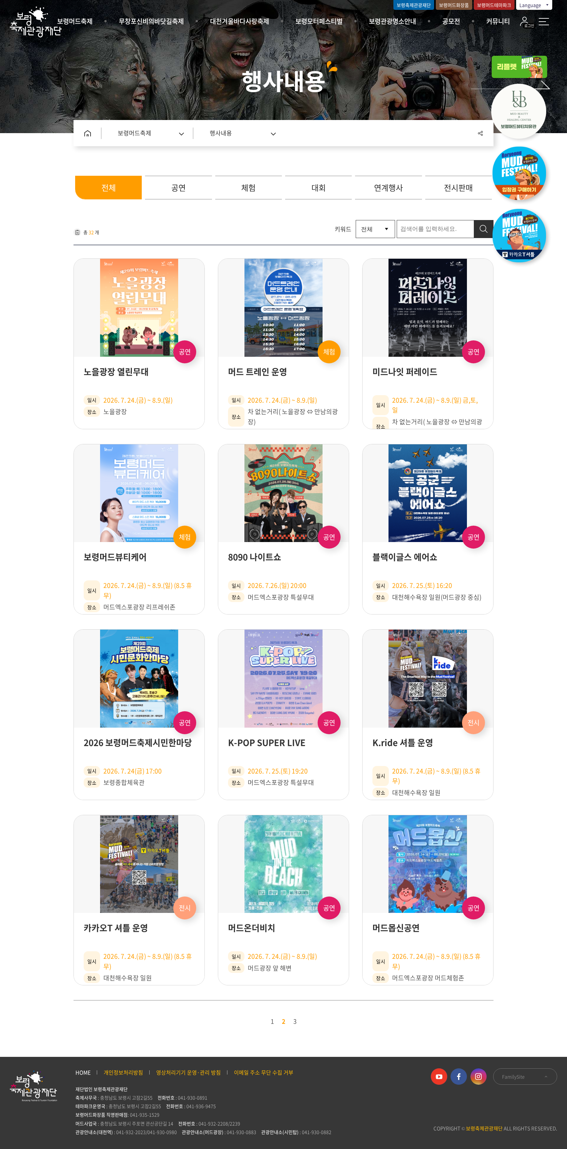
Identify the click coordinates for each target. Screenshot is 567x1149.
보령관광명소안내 (392, 21)
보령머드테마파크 (494, 5)
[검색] (484, 229)
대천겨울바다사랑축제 (239, 21)
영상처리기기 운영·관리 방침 (188, 1072)
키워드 (343, 229)
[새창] (523, 113)
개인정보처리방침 (123, 1072)
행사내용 (221, 133)
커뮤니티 (498, 21)
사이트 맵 (544, 22)
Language (530, 5)
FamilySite (514, 1076)
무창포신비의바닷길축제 (151, 21)
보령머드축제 (75, 21)
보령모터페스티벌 (319, 21)
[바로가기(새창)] (523, 237)
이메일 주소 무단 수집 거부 (263, 1072)
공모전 (451, 21)
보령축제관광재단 (414, 5)
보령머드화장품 (454, 5)
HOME (83, 1072)
